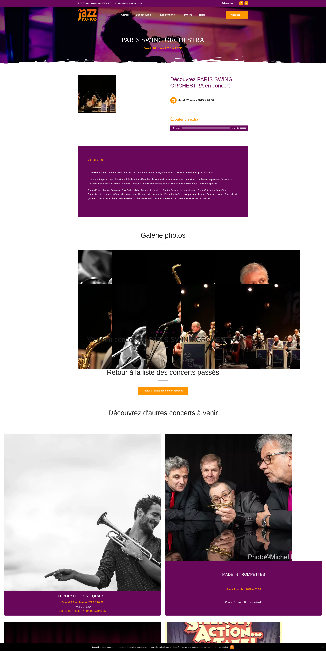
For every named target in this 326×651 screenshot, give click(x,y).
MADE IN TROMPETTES (243, 574)
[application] (209, 128)
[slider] (243, 127)
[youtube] (246, 3)
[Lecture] (173, 128)
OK (232, 647)
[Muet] (238, 128)
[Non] (323, 647)
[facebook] (241, 3)
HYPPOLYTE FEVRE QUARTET (82, 596)
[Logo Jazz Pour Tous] (87, 10)
